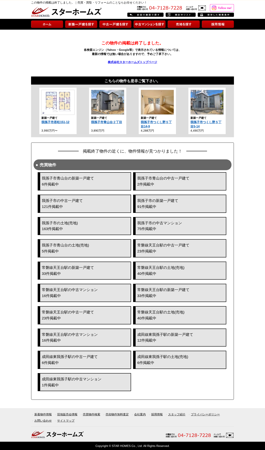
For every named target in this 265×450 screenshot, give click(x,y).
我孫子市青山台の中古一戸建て (163, 181)
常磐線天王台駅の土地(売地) (160, 271)
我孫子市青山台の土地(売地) (65, 248)
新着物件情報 (43, 414)
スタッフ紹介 (177, 414)
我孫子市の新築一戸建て (157, 204)
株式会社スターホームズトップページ (132, 62)
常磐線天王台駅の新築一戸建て (68, 271)
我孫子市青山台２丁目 (106, 122)
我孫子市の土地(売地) (60, 226)
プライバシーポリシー (205, 414)
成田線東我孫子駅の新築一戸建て (165, 337)
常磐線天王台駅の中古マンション (70, 293)
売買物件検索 (91, 414)
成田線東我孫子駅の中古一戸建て (70, 360)
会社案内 (140, 414)
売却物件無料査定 (117, 414)
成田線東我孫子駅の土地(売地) (162, 360)
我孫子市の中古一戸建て (62, 204)
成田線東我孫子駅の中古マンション (71, 382)
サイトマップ (66, 420)
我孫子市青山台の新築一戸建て (68, 181)
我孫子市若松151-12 (55, 122)
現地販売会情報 (67, 414)
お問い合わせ (43, 420)
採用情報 (157, 414)
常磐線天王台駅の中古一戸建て (163, 248)
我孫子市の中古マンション (159, 226)
